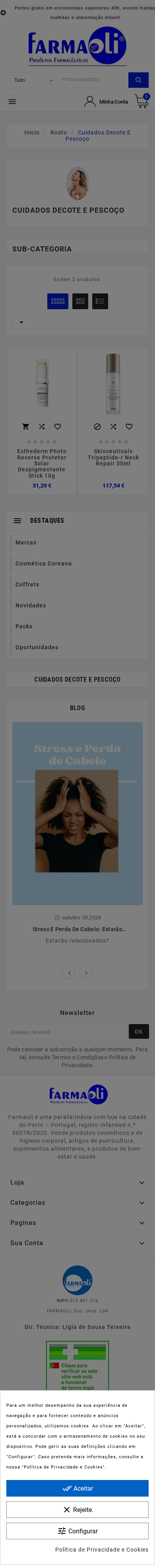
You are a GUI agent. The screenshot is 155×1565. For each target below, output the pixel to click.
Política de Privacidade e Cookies (102, 1549)
